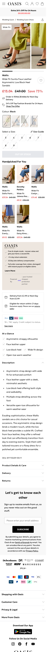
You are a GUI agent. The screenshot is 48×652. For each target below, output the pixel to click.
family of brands (22, 542)
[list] (23, 47)
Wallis (5, 75)
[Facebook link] (26, 644)
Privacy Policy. (32, 551)
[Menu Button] (3, 3)
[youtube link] (33, 644)
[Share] (42, 19)
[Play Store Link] (23, 631)
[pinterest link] (19, 644)
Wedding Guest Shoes (25, 20)
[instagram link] (13, 644)
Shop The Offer (13, 106)
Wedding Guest (8, 20)
